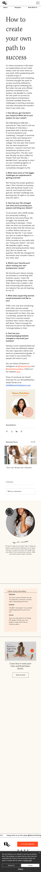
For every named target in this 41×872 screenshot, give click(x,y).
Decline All (11, 865)
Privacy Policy (27, 860)
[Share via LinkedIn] (17, 431)
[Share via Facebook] (7, 431)
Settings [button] (20, 869)
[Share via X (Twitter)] (12, 431)
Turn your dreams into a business (19, 468)
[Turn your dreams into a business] (20, 455)
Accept (30, 865)
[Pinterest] (25, 850)
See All (33, 442)
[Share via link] (21, 431)
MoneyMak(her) (11, 425)
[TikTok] (21, 850)
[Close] (38, 854)
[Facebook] (28, 850)
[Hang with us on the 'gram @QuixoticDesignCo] (20, 835)
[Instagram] (18, 850)
